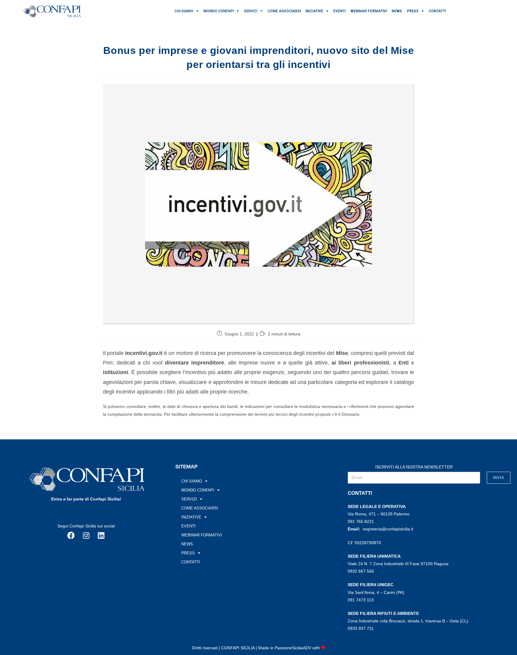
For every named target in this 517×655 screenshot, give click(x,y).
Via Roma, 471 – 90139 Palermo (379, 514)
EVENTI (339, 11)
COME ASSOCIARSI (284, 11)
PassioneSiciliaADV (293, 647)
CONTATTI (437, 11)
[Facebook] (71, 535)
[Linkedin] (101, 535)
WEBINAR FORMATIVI (368, 11)
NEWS (397, 11)
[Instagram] (86, 535)
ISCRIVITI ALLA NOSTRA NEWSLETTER (414, 467)
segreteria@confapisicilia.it (388, 529)
